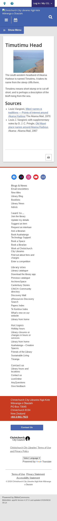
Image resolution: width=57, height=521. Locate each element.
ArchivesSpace (18, 281)
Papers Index (17, 305)
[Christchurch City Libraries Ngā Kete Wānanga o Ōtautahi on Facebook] (14, 177)
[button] (4, 3)
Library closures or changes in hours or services (21, 335)
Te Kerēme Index (19, 309)
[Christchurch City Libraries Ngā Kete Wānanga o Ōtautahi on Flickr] (21, 177)
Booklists (15, 199)
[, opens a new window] (20, 442)
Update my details (20, 220)
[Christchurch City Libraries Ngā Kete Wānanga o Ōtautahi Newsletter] (43, 177)
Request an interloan (21, 227)
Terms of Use (18, 474)
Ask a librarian (18, 231)
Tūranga (15, 359)
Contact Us (27, 427)
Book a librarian (18, 244)
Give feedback (18, 386)
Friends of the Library (21, 351)
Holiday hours (18, 328)
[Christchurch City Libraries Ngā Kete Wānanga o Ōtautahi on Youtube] (35, 177)
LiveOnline (16, 379)
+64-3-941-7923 (19, 417)
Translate (46, 461)
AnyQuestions (18, 382)
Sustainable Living (20, 355)
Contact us (16, 375)
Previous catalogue (20, 278)
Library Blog (17, 196)
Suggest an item (19, 223)
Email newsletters (20, 189)
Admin (14, 207)
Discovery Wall (18, 295)
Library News (17, 203)
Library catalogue (19, 270)
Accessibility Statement (28, 478)
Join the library (18, 216)
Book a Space (18, 241)
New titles (16, 192)
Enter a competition (20, 261)
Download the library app (23, 274)
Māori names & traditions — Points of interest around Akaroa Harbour (28, 113)
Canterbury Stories (20, 285)
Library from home (20, 319)
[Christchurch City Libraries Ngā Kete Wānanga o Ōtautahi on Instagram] (28, 177)
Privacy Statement (35, 474)
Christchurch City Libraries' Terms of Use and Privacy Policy (30, 449)
